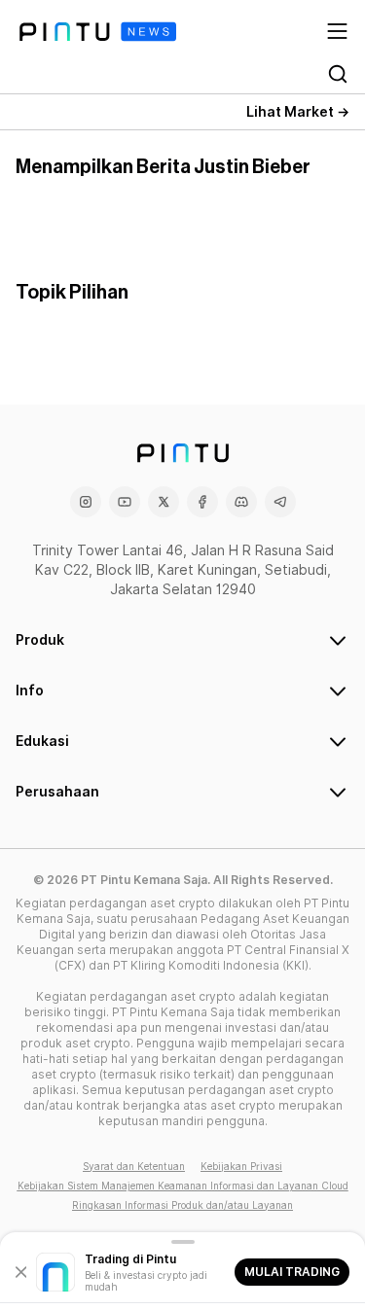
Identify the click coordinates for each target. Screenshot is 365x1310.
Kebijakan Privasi (241, 1166)
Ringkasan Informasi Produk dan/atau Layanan (182, 1205)
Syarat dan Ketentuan (134, 1166)
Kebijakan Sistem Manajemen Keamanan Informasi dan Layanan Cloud (183, 1185)
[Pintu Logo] (98, 32)
